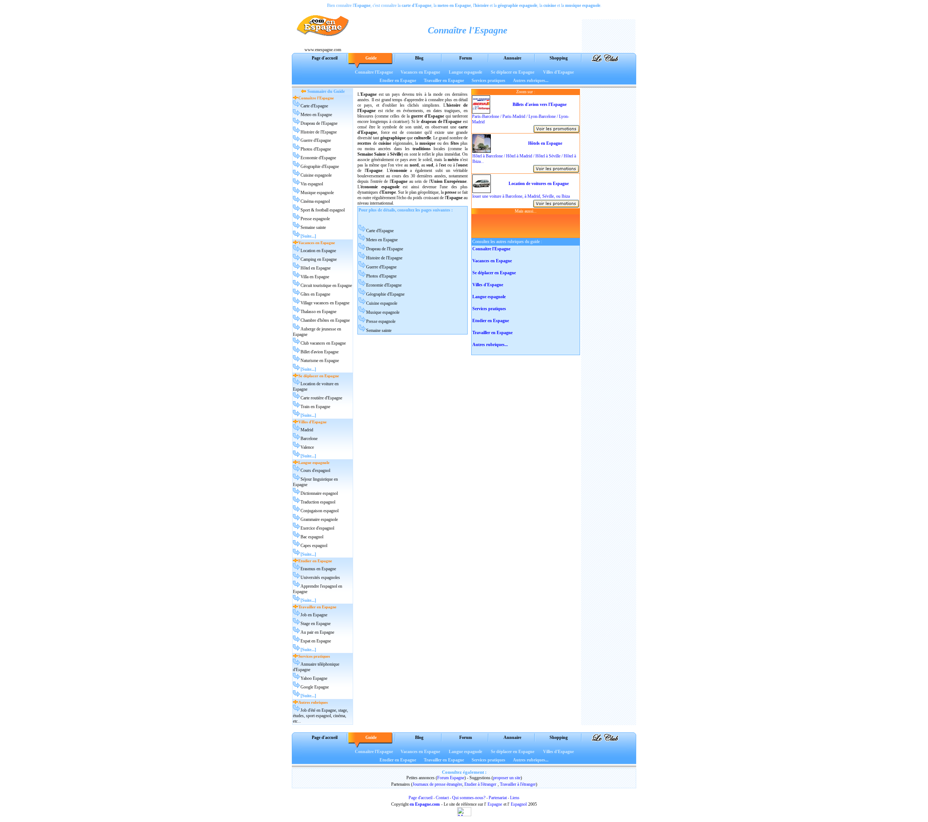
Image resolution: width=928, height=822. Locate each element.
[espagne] (323, 45)
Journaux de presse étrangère (437, 784)
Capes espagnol (314, 545)
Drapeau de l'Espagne (319, 123)
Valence (307, 447)
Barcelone (309, 438)
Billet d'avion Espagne (320, 351)
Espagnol (519, 804)
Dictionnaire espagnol (319, 493)
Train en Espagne (315, 406)
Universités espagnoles (320, 577)
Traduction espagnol (318, 502)
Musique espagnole (317, 192)
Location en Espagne (318, 250)
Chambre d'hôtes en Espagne (325, 320)
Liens (514, 797)
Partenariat (498, 797)
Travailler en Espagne (444, 80)
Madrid (307, 429)
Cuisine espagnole (316, 175)
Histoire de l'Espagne (319, 132)
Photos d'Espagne (316, 149)
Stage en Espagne (316, 623)
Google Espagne (315, 687)
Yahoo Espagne (314, 678)
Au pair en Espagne (317, 632)
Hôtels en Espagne (545, 143)
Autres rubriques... (530, 80)
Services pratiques (488, 80)
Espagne (495, 804)
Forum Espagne (450, 777)
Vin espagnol (312, 183)
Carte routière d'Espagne (321, 397)
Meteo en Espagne (316, 114)
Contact (442, 797)
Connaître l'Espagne (374, 72)
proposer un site (507, 777)
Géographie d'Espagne (320, 166)
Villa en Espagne (315, 276)
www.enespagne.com (322, 49)
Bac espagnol (312, 536)
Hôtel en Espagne (316, 268)
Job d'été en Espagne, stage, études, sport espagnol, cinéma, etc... (320, 716)
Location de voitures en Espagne (539, 183)
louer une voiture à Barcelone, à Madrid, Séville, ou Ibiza (521, 196)
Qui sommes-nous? (468, 797)
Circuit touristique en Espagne (326, 285)
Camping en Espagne (319, 259)
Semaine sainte (313, 227)
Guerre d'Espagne (316, 140)
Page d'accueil (420, 797)
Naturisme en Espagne (320, 360)
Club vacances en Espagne (323, 343)
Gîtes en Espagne (315, 294)
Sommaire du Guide (326, 91)
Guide (371, 58)
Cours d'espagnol (315, 470)
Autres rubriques (313, 702)
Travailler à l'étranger (518, 784)
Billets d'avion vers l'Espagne (540, 104)
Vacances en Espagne (420, 72)
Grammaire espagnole (319, 519)
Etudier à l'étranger (480, 784)
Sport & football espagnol (323, 210)
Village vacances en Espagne (325, 302)
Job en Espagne (314, 614)
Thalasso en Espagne (318, 311)
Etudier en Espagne (398, 80)
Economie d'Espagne (318, 157)
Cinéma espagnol (315, 201)
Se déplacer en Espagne (512, 72)
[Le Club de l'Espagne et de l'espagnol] (605, 61)
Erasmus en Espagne (318, 568)
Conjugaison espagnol (320, 510)
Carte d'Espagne (314, 105)
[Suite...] (308, 236)
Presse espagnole (315, 218)
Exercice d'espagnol (317, 528)
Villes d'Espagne (558, 72)
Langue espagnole (465, 72)
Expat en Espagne (316, 641)
